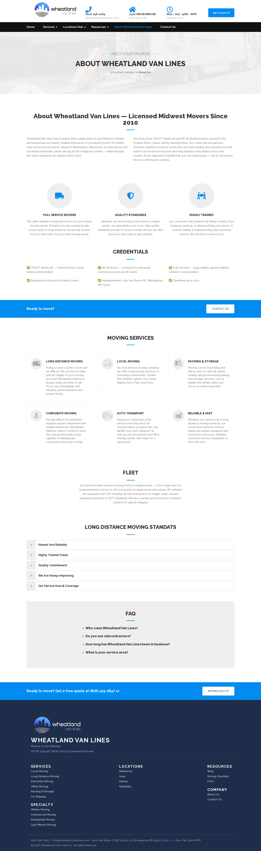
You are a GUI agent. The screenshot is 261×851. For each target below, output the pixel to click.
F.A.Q (210, 781)
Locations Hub (73, 27)
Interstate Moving (42, 781)
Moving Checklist (218, 776)
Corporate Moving (61, 413)
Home (31, 27)
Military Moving (40, 809)
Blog (210, 771)
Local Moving (128, 361)
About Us (213, 794)
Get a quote (221, 12)
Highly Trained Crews (53, 555)
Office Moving (39, 786)
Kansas (123, 781)
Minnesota (125, 771)
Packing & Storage (203, 361)
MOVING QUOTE (218, 691)
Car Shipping (38, 796)
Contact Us (168, 27)
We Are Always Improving (56, 575)
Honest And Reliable (52, 544)
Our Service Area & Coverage (58, 586)
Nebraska (125, 786)
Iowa (122, 776)
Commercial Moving (43, 814)
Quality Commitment (52, 565)
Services (49, 27)
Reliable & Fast (200, 413)
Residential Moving (43, 819)
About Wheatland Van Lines (133, 27)
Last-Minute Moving (43, 824)
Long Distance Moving (64, 361)
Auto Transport (130, 413)
